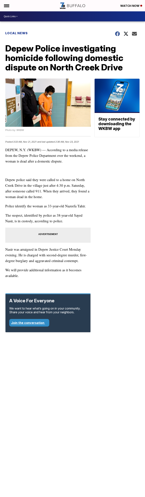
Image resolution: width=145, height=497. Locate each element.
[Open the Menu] (6, 5)
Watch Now (130, 6)
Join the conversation (28, 323)
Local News (16, 33)
